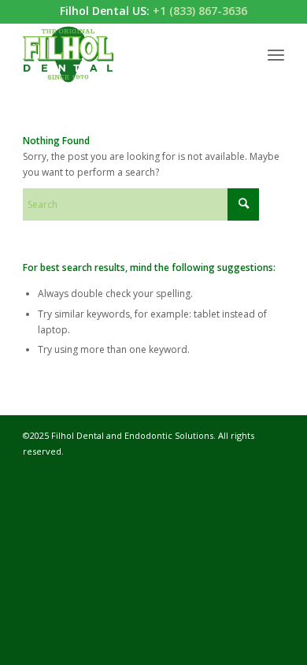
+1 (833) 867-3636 (200, 10)
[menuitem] (276, 54)
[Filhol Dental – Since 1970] (127, 54)
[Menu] (276, 54)
